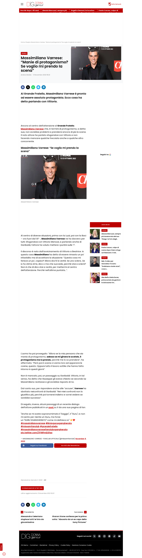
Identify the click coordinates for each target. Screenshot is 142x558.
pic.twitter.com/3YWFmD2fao (36, 432)
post (51, 407)
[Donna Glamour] (35, 4)
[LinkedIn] (44, 87)
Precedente (29, 512)
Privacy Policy (54, 545)
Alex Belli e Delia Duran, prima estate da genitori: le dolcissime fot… (111, 280)
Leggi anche (106, 225)
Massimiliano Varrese (32, 128)
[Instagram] (104, 536)
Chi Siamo (24, 545)
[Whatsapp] (33, 87)
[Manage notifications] (4, 554)
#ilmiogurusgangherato (59, 423)
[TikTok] (114, 536)
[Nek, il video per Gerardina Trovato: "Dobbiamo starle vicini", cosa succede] (95, 261)
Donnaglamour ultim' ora (32, 488)
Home (23, 42)
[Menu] (23, 4)
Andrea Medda (26, 75)
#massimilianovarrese (33, 423)
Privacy (1, 547)
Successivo (78, 512)
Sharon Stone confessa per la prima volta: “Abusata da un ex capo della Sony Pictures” (69, 519)
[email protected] (61, 550)
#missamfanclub (30, 426)
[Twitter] (28, 87)
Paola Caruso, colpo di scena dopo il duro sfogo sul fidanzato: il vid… (111, 250)
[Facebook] (23, 87)
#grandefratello (49, 426)
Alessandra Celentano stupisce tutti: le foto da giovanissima (32, 519)
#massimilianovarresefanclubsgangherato (44, 429)
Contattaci (34, 545)
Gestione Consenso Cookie (82, 545)
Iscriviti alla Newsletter (70, 445)
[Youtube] (119, 536)
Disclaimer (43, 545)
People (28, 42)
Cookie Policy (65, 545)
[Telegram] (38, 87)
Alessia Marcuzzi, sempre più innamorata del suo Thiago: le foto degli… (111, 236)
